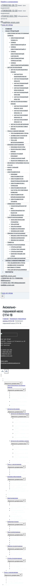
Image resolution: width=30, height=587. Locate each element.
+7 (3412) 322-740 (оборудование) (13, 283)
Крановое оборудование (14, 476)
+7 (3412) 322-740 (6, 350)
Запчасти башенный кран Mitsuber (21, 84)
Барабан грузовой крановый (17, 155)
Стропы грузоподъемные (14, 558)
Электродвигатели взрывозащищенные (18, 196)
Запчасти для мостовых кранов (19, 127)
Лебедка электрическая (19, 235)
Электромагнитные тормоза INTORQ (17, 59)
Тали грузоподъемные (13, 532)
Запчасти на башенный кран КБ (20, 75)
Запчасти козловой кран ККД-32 (21, 116)
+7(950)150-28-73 (9, 5)
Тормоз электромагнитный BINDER (20, 64)
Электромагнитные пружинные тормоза (16, 386)
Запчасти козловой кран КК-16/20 (21, 107)
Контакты (9, 272)
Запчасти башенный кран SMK (21, 93)
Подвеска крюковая (18, 228)
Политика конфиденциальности (10, 363)
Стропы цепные (16, 247)
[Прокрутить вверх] (2, 371)
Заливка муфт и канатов (19, 135)
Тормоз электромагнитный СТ (18, 48)
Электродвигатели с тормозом (17, 184)
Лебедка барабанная (18, 238)
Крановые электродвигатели (17, 175)
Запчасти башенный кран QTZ (21, 80)
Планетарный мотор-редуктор (18, 212)
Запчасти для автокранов (20, 124)
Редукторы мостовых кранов (18, 150)
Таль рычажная (16, 226)
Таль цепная (15, 224)
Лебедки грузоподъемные (14, 546)
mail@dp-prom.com (8, 276)
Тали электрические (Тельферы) (18, 221)
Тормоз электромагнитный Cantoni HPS (17, 54)
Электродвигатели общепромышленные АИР (19, 180)
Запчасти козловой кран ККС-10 (21, 112)
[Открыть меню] (2, 296)
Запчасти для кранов (13, 409)
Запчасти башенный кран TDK (21, 98)
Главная (8, 29)
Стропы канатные (17, 251)
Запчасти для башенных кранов (20, 413)
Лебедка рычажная (17, 240)
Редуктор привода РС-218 (19, 160)
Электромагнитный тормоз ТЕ (17, 39)
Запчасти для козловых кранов (20, 441)
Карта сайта (4, 361)
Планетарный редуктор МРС (18, 207)
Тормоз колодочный (18, 158)
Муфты (9, 169)
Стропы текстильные (18, 249)
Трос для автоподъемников (17, 141)
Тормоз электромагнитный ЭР (18, 43)
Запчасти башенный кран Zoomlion (21, 89)
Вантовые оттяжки (17, 138)
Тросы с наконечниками (14, 464)
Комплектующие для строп (18, 255)
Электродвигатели (12, 498)
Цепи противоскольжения (16, 258)
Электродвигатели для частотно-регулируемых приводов (19, 190)
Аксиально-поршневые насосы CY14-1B (18, 164)
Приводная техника (13, 521)
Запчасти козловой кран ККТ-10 (21, 121)
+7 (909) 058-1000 (6, 352)
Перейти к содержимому (9, 2)
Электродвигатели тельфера (17, 200)
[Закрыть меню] (1, 375)
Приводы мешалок (17, 215)
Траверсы (10, 242)
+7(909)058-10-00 (9, 10)
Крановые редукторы (18, 147)
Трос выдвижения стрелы (19, 133)
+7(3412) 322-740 (9, 16)
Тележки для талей (17, 231)
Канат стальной (12, 167)
